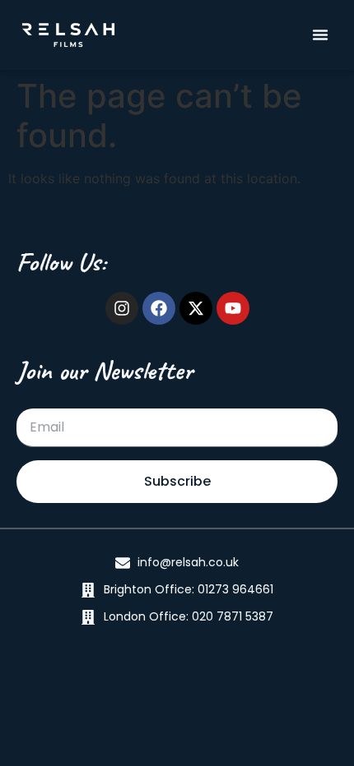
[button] (320, 34)
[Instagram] (121, 308)
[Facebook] (158, 308)
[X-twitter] (195, 308)
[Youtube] (233, 308)
